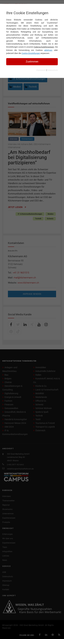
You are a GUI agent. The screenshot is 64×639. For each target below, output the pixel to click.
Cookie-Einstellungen (31, 53)
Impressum (41, 70)
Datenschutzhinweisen (44, 47)
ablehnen (48, 50)
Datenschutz (52, 70)
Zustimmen (32, 61)
